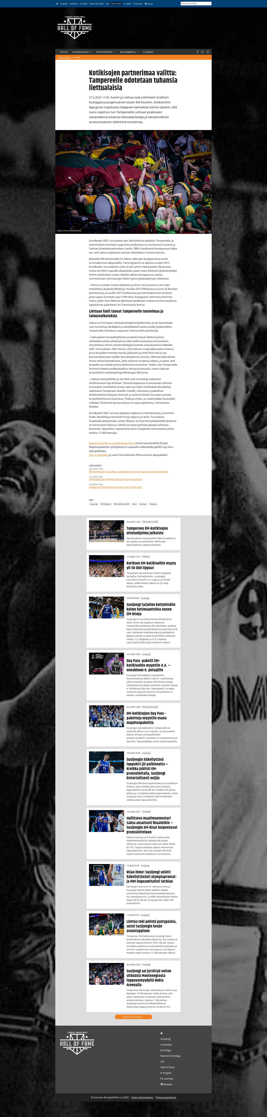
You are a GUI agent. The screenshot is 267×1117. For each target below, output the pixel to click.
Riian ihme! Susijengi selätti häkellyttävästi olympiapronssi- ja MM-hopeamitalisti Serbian (152, 877)
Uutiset (77, 57)
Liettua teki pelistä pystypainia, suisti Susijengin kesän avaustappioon (151, 926)
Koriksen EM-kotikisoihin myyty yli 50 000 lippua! (151, 565)
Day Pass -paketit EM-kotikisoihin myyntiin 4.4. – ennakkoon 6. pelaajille (149, 665)
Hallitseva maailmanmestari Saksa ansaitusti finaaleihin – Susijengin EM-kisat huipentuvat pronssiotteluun (152, 825)
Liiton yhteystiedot (142, 1097)
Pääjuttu (153, 504)
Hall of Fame (116, 3)
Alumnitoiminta (104, 51)
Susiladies (74, 3)
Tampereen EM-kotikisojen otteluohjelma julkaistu (147, 530)
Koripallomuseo (80, 51)
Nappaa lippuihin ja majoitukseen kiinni (112, 443)
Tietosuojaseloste (166, 1097)
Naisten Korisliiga (97, 3)
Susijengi (63, 3)
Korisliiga (83, 3)
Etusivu (64, 51)
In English (127, 3)
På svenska (138, 3)
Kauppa (149, 3)
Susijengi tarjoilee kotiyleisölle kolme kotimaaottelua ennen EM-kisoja (151, 609)
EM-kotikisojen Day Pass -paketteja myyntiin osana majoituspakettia (147, 718)
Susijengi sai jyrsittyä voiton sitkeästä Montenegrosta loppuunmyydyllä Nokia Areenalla (149, 978)
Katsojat (143, 504)
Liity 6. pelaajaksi (99, 455)
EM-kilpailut (106, 504)
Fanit (134, 504)
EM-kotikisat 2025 (121, 504)
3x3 (107, 3)
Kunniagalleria (127, 51)
